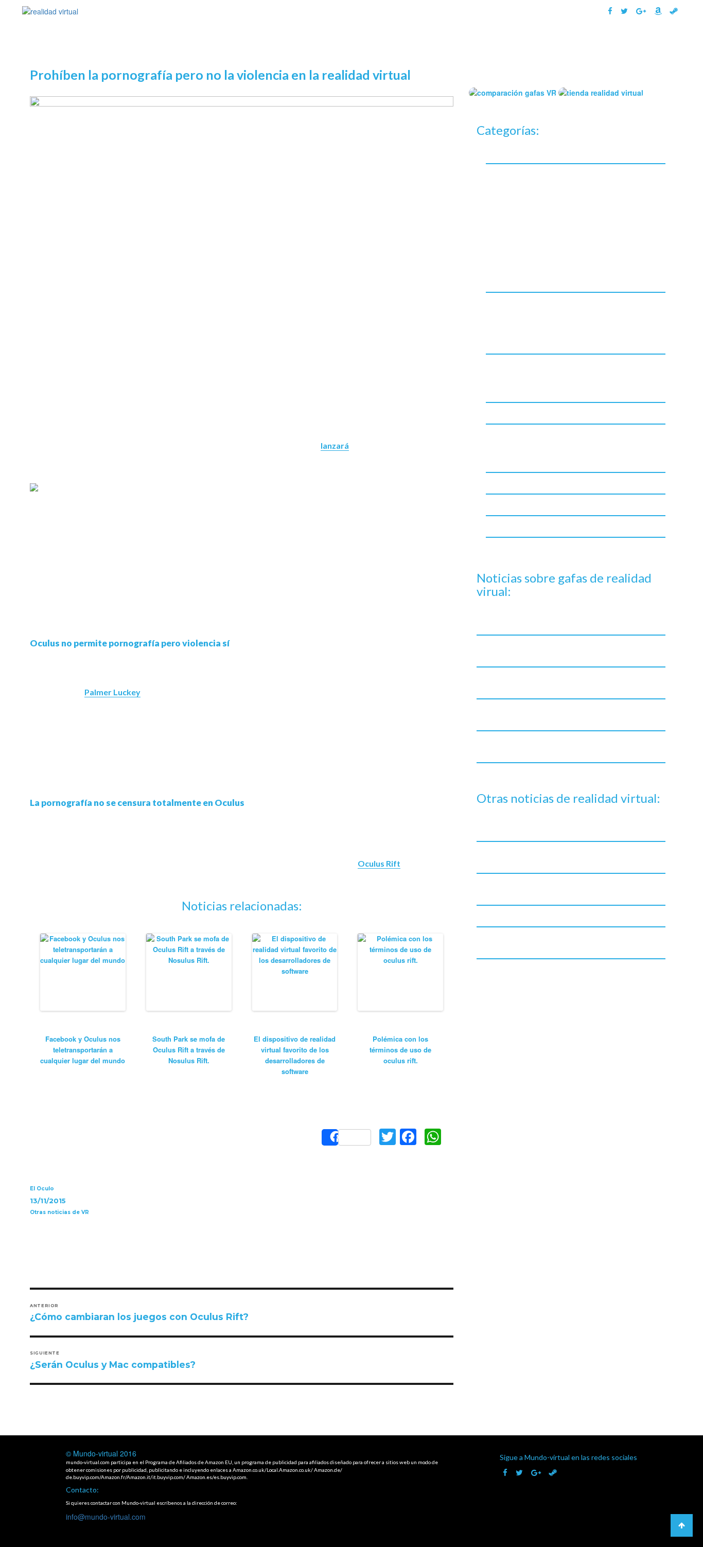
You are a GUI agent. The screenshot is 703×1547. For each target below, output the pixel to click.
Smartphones (509, 526)
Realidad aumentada (521, 504)
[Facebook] (408, 1138)
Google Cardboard (527, 186)
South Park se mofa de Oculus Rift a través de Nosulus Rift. (188, 1049)
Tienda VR (645, 45)
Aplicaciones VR (522, 314)
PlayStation (515, 459)
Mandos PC (514, 376)
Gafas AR (534, 45)
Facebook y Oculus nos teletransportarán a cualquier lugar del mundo (82, 1049)
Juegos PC (512, 328)
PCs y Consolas (512, 434)
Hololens (510, 212)
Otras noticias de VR (59, 1212)
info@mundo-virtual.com (106, 1516)
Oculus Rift (379, 863)
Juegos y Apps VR (515, 302)
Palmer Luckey (112, 692)
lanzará (335, 445)
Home (308, 45)
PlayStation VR (521, 266)
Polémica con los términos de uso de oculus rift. (400, 1049)
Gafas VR (473, 45)
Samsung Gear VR (525, 279)
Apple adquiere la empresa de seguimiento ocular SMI (568, 915)
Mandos (500, 364)
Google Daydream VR (531, 199)
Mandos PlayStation (530, 389)
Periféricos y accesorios (526, 483)
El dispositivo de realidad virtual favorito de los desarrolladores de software (295, 1055)
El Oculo (42, 1188)
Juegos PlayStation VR (533, 341)
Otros (505, 253)
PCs (501, 446)
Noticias (594, 45)
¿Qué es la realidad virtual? (387, 45)
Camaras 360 (508, 152)
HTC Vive (510, 226)
